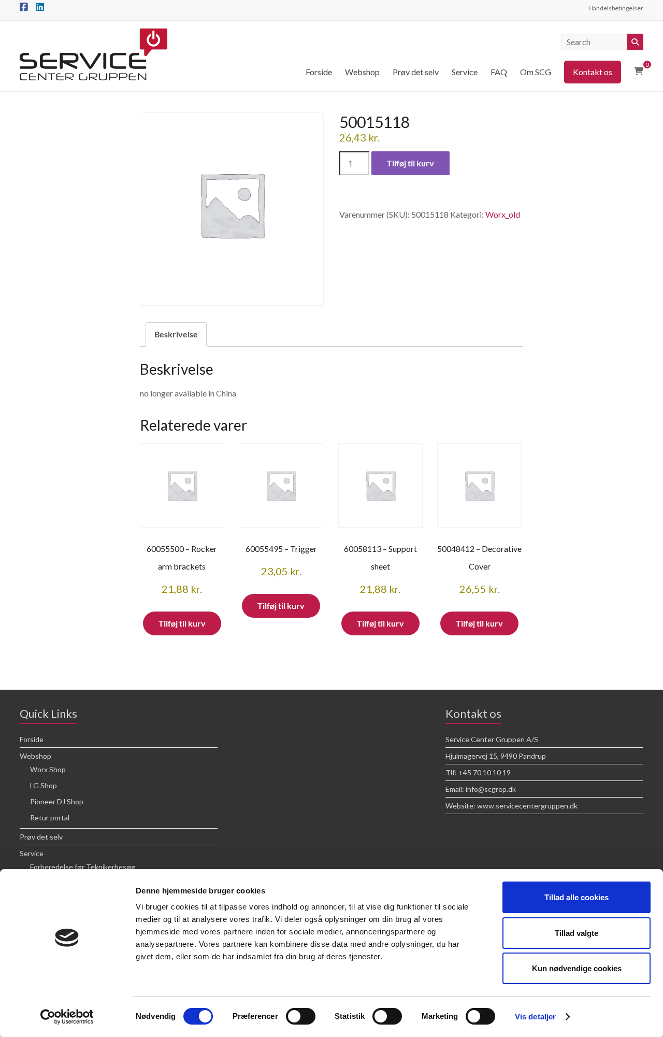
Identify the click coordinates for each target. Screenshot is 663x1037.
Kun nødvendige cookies (577, 968)
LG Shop (43, 785)
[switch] (300, 1016)
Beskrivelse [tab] (176, 334)
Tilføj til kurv (410, 163)
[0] (638, 71)
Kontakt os (592, 72)
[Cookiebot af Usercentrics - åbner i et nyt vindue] (67, 1017)
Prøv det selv (416, 72)
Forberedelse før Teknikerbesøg (82, 866)
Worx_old (502, 214)
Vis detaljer (535, 1016)
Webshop (362, 72)
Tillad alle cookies (576, 897)
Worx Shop (48, 769)
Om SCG (535, 72)
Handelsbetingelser (615, 8)
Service (465, 72)
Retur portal (49, 817)
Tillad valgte (576, 933)
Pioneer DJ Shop (56, 801)
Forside (319, 72)
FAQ (499, 72)
